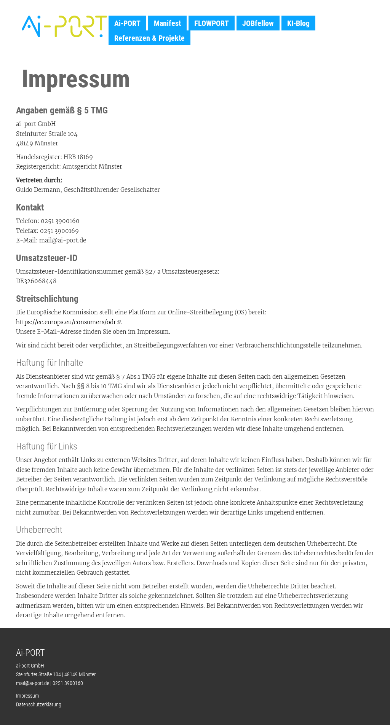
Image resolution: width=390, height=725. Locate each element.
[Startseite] (64, 26)
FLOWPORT (211, 23)
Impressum (27, 696)
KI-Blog (298, 23)
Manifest (167, 23)
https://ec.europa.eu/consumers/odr (66, 322)
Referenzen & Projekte (149, 38)
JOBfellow (258, 23)
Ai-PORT (127, 23)
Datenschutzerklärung (38, 704)
